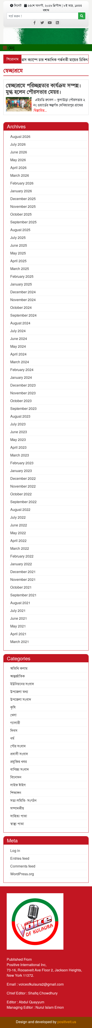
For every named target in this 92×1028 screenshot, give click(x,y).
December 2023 (23, 385)
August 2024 (20, 322)
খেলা (13, 714)
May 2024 (18, 346)
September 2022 (23, 501)
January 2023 (21, 470)
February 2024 (21, 369)
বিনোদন (15, 777)
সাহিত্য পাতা (18, 815)
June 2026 (18, 152)
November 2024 (23, 299)
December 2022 (23, 478)
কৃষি (13, 707)
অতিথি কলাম (18, 668)
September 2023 (23, 408)
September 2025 (23, 221)
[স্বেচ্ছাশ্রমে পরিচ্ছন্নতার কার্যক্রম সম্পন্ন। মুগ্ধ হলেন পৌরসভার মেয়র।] (18, 103)
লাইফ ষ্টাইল (18, 784)
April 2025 (18, 260)
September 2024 (23, 315)
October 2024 (21, 307)
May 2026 (18, 159)
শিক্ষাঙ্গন (15, 792)
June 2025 (18, 245)
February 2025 (21, 276)
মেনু (11, 47)
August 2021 (20, 602)
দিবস (13, 730)
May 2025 (18, 253)
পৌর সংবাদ (18, 745)
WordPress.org (22, 873)
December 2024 (23, 291)
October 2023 (21, 400)
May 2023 (18, 439)
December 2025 (23, 198)
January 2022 (21, 563)
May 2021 (18, 626)
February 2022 (21, 556)
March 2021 (19, 641)
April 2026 (18, 167)
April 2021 (18, 633)
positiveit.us (66, 1021)
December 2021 (23, 571)
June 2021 (18, 618)
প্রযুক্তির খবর (18, 761)
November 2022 (23, 486)
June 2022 (18, 525)
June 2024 (18, 338)
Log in (15, 850)
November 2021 (23, 579)
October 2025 (21, 214)
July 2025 (18, 237)
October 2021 (21, 587)
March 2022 (19, 548)
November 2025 (23, 206)
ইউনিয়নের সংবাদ (22, 683)
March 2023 (19, 455)
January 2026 (21, 190)
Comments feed (22, 866)
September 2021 (23, 594)
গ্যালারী (15, 722)
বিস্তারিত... (40, 110)
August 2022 (20, 509)
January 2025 (21, 284)
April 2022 (18, 540)
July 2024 (18, 330)
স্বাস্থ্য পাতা (17, 823)
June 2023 (18, 431)
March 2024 (19, 361)
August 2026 (20, 136)
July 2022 (18, 517)
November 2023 (23, 392)
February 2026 (21, 183)
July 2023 (18, 424)
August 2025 (20, 229)
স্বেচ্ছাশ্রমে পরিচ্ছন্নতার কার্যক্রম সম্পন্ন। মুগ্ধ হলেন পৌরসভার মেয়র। (43, 88)
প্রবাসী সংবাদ (19, 753)
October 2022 (21, 493)
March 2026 (19, 175)
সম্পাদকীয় (17, 808)
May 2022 (18, 532)
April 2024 (18, 354)
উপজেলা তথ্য (19, 691)
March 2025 (19, 268)
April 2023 (18, 447)
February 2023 (21, 462)
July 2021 (18, 610)
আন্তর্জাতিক (17, 676)
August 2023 (20, 416)
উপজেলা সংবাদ (20, 699)
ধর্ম (12, 738)
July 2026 (18, 144)
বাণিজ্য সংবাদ (19, 769)
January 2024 (21, 377)
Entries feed (19, 858)
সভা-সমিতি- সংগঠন (23, 800)
